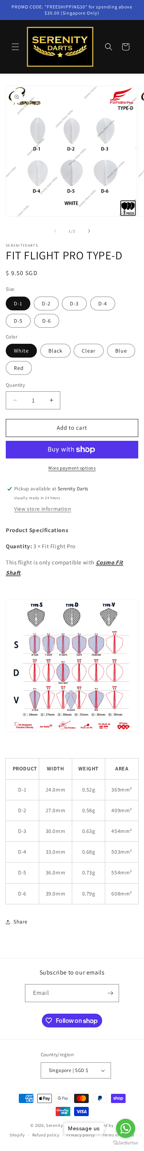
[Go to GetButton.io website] (125, 1143)
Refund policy (46, 1135)
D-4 (102, 303)
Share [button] (20, 921)
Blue (121, 350)
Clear (89, 350)
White (21, 350)
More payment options (72, 468)
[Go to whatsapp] (125, 1128)
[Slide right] (89, 231)
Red (19, 367)
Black (55, 350)
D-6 (46, 320)
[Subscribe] (110, 993)
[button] (15, 46)
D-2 (46, 303)
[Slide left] (55, 231)
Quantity (15, 385)
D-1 (18, 303)
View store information (42, 508)
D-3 (74, 303)
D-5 (18, 320)
